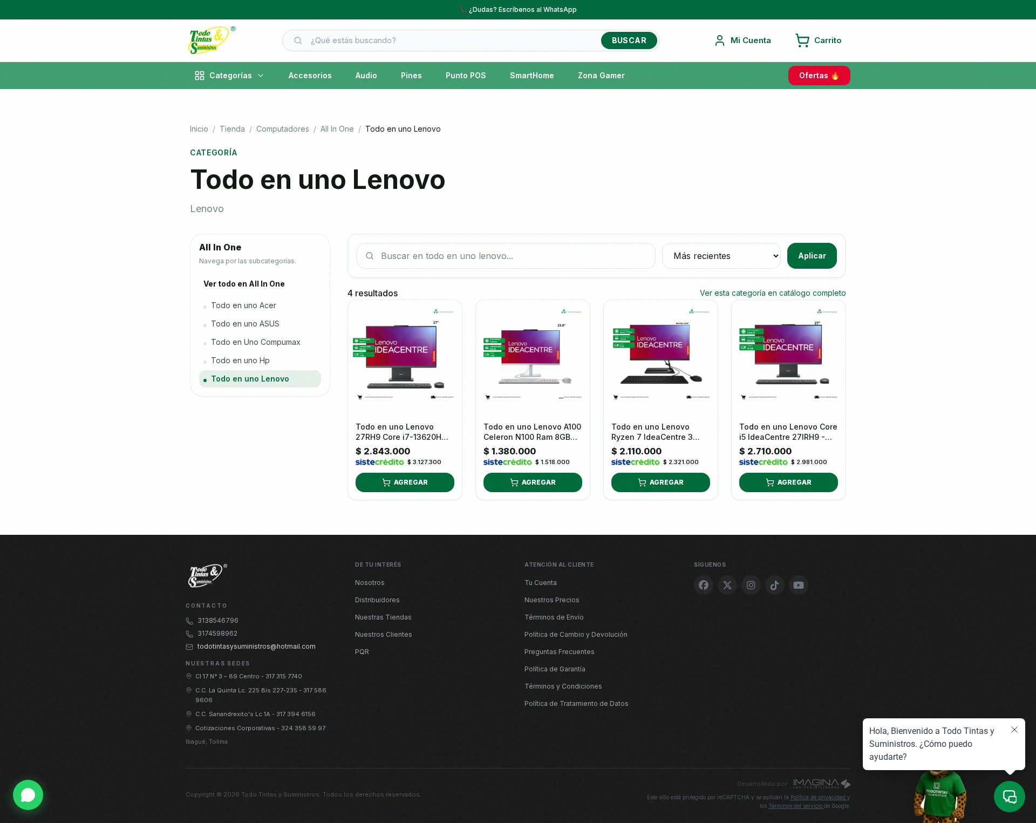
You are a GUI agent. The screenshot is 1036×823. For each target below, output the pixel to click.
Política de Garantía (554, 669)
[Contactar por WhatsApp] (28, 795)
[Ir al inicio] (211, 40)
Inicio (199, 128)
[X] (727, 585)
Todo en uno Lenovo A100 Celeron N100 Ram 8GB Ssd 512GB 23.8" (532, 437)
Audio (366, 75)
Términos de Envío (554, 617)
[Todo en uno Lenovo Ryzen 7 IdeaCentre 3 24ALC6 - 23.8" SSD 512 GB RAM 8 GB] (661, 357)
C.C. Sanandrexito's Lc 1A (233, 714)
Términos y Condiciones (563, 686)
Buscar (629, 40)
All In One (337, 128)
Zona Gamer (601, 75)
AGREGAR (411, 482)
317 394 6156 (296, 714)
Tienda (232, 128)
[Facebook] (703, 585)
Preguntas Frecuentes (559, 652)
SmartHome (532, 75)
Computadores (282, 128)
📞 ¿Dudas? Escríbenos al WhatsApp (518, 9)
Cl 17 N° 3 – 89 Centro (228, 676)
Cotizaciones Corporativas (236, 728)
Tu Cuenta (540, 583)
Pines (411, 75)
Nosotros (370, 583)
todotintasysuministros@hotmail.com (256, 646)
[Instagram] (751, 585)
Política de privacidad (818, 797)
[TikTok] (775, 585)
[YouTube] (798, 585)
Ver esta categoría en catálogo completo (773, 292)
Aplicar (812, 255)
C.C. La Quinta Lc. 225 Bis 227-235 (247, 690)
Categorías (230, 75)
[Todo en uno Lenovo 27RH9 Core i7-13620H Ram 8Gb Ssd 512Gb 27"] (405, 357)
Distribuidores (377, 600)
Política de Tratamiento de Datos (576, 703)
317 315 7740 (283, 676)
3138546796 (217, 620)
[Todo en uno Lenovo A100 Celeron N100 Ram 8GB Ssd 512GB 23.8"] (533, 357)
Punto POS (466, 75)
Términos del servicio (796, 805)
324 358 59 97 (303, 728)
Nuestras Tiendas (383, 617)
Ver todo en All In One (244, 283)
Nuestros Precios (552, 600)
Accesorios (310, 75)
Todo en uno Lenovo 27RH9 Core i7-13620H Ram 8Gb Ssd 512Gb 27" (401, 437)
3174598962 (217, 633)
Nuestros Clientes (383, 634)
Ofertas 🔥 (819, 75)
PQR (362, 652)
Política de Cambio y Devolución (576, 634)
